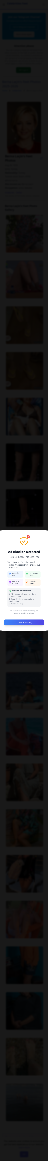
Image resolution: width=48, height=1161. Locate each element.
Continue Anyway (24, 622)
